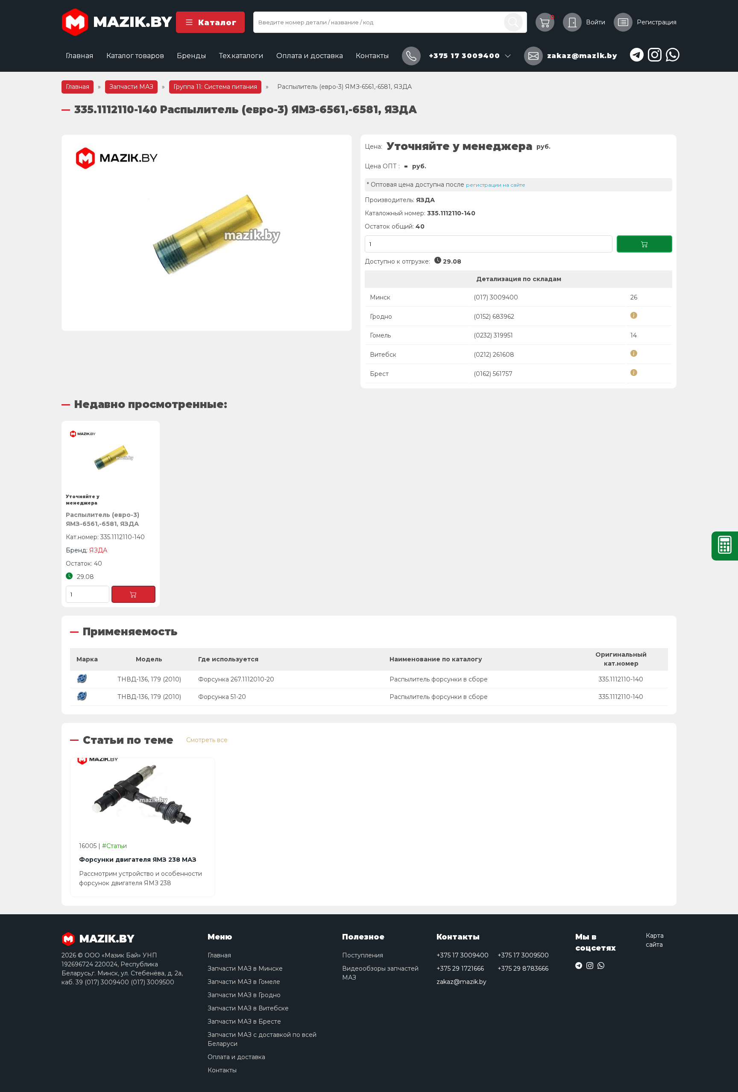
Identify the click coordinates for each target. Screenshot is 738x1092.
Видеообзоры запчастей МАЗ (380, 973)
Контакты (372, 56)
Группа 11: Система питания (215, 87)
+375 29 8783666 (523, 968)
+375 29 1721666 (460, 968)
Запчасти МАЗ (131, 87)
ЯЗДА (425, 200)
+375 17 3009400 (462, 955)
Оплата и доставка (309, 56)
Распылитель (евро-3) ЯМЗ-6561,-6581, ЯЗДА (102, 519)
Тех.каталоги (241, 56)
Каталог (217, 22)
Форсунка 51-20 (222, 697)
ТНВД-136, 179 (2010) (149, 679)
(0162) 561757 (493, 374)
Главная (80, 56)
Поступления (362, 955)
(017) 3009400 (496, 297)
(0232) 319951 (493, 335)
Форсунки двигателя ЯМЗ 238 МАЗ (137, 859)
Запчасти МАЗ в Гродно (244, 995)
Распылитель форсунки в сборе (439, 679)
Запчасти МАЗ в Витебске (248, 1008)
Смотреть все (207, 740)
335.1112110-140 (621, 679)
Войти (595, 22)
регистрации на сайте (495, 185)
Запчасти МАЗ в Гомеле (244, 982)
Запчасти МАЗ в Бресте (244, 1021)
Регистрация (656, 22)
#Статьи (114, 846)
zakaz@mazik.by (461, 982)
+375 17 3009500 (523, 955)
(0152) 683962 (494, 316)
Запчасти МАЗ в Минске (245, 968)
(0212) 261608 (494, 354)
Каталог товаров (135, 56)
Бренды (191, 56)
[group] (207, 233)
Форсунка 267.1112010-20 (236, 679)
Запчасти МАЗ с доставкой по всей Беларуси (262, 1039)
